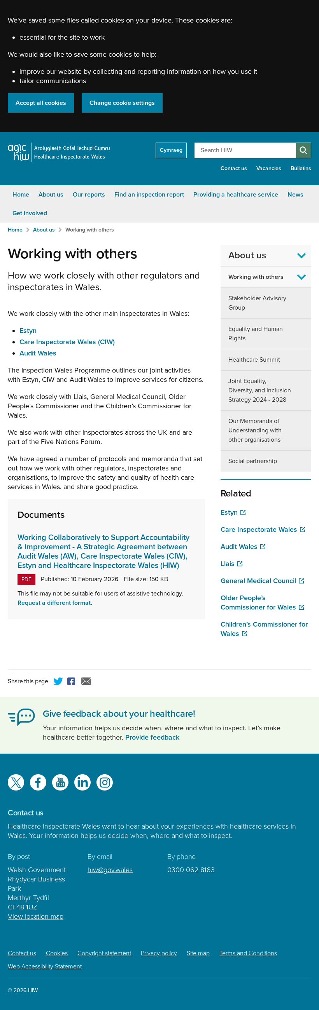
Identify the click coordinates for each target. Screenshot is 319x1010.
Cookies (57, 953)
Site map (198, 953)
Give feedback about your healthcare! (119, 713)
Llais (228, 563)
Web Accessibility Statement (45, 966)
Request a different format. (55, 603)
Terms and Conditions (248, 953)
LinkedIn (82, 782)
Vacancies (268, 168)
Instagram (104, 782)
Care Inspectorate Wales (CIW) (67, 342)
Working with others (89, 229)
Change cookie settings (122, 103)
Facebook (72, 682)
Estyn (28, 330)
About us (51, 195)
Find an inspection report (149, 195)
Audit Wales (37, 353)
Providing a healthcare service (235, 195)
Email (86, 682)
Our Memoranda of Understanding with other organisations (255, 430)
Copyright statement (104, 953)
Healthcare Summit (254, 360)
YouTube (60, 782)
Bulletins (301, 168)
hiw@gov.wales (110, 869)
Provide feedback (152, 737)
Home (20, 195)
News (295, 195)
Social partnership (252, 461)
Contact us (234, 168)
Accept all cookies (41, 103)
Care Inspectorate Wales (259, 529)
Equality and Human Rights (255, 333)
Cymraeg (171, 150)
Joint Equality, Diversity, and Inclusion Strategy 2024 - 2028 (259, 390)
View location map (35, 916)
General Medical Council (258, 580)
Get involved (29, 213)
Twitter (58, 682)
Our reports (89, 195)
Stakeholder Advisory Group (257, 303)
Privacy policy (159, 953)
